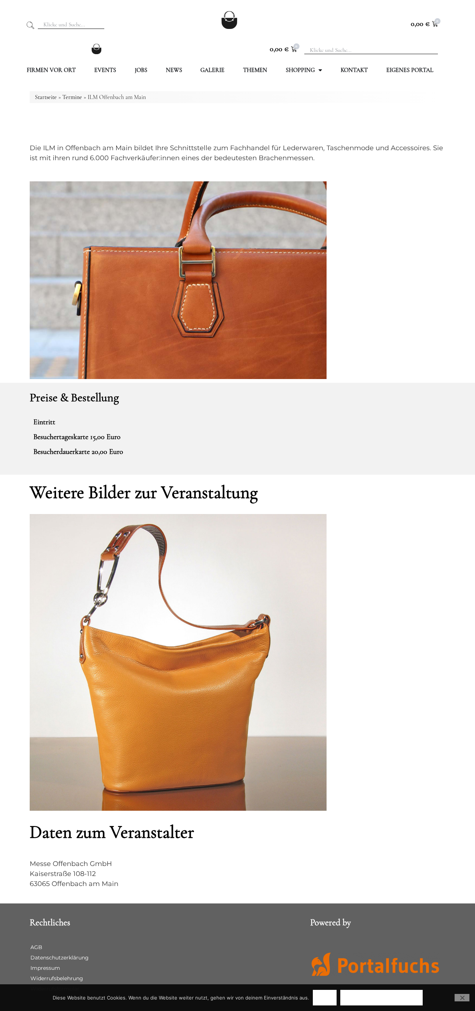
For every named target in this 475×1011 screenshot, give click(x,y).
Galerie (212, 70)
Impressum (45, 968)
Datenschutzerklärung (59, 957)
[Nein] (462, 997)
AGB (36, 947)
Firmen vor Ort (51, 70)
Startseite (46, 97)
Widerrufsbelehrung (56, 978)
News (174, 70)
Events (105, 70)
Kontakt (354, 70)
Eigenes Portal (409, 70)
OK (324, 997)
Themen (255, 70)
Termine (72, 97)
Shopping (300, 70)
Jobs (141, 70)
